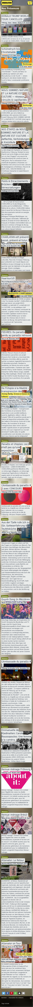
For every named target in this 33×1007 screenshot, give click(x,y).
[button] (3, 993)
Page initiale (5, 1003)
